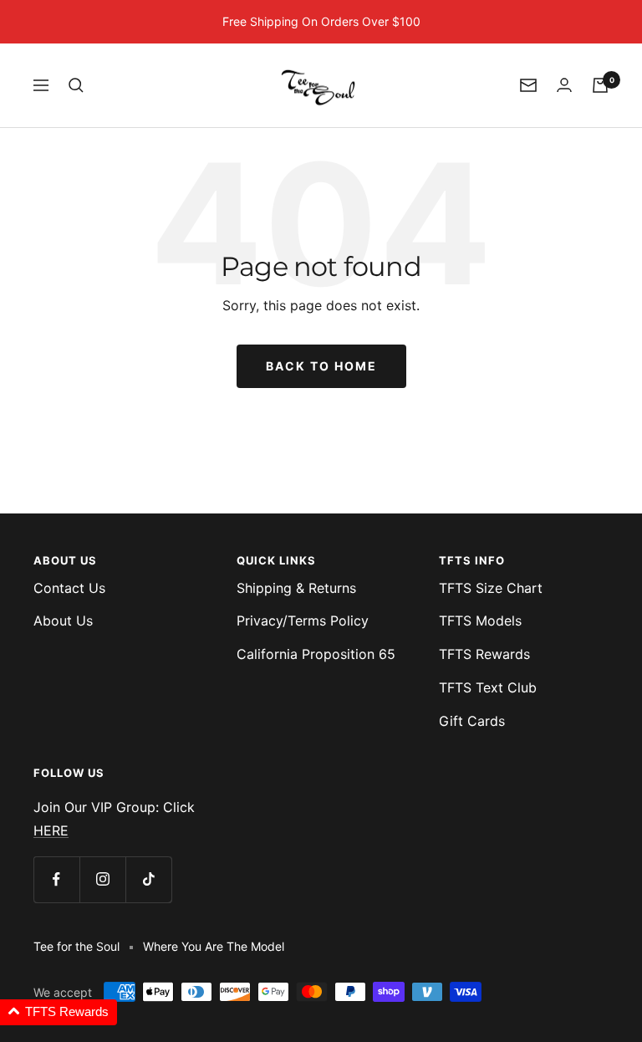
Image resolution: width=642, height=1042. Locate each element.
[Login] (564, 85)
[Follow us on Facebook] (56, 879)
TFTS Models (480, 620)
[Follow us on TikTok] (148, 879)
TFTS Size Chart (491, 588)
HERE (51, 830)
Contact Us (69, 588)
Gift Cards (472, 721)
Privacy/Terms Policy (303, 620)
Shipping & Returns (296, 588)
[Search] (76, 85)
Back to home (321, 366)
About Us (63, 620)
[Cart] (600, 85)
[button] (58, 1012)
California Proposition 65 (316, 654)
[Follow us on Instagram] (102, 879)
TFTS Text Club (488, 687)
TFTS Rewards (484, 654)
